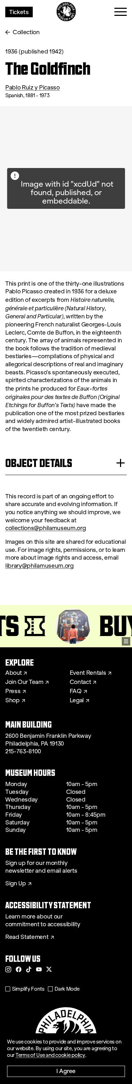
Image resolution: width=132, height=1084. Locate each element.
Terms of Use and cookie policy (50, 1055)
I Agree (66, 1070)
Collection (26, 32)
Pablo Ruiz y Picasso (32, 87)
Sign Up (15, 883)
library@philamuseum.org (39, 565)
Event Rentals (88, 673)
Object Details (38, 463)
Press (12, 691)
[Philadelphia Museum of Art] (66, 11)
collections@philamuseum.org (45, 528)
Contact (80, 682)
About (13, 673)
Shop (12, 700)
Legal (77, 700)
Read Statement (27, 937)
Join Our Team (24, 682)
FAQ (76, 691)
